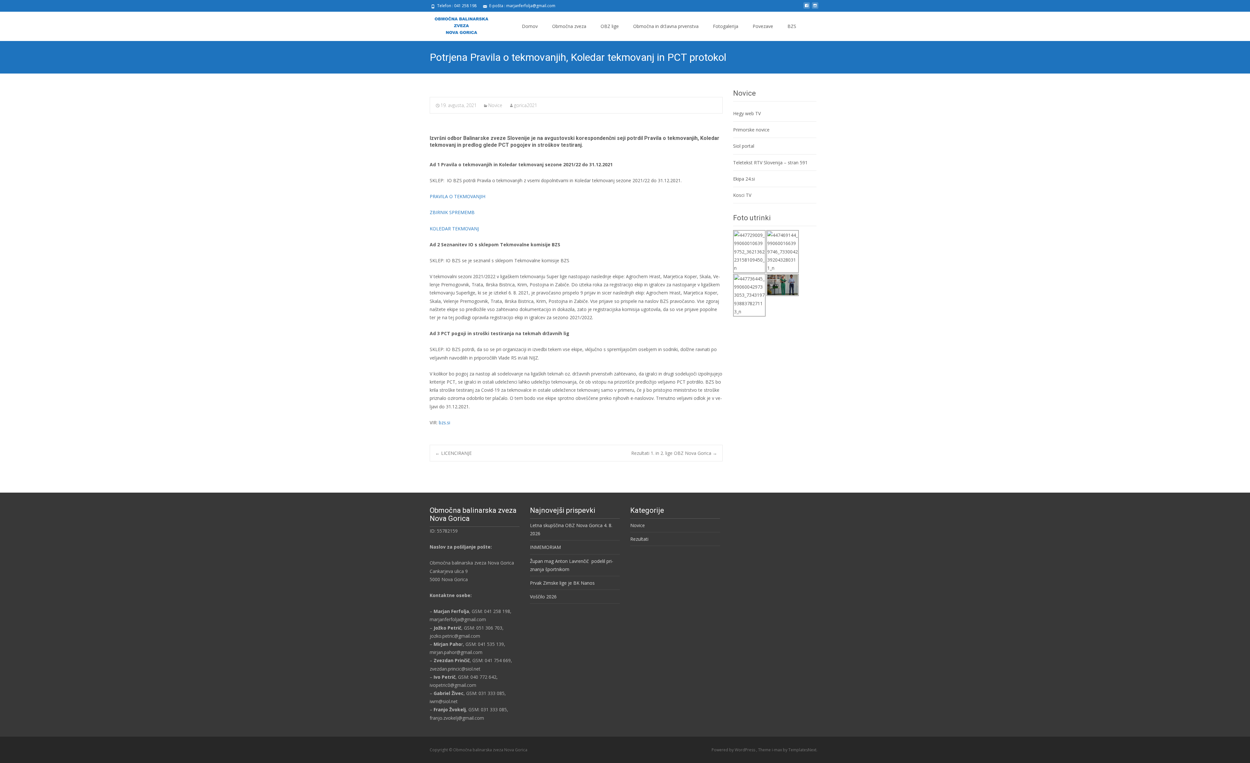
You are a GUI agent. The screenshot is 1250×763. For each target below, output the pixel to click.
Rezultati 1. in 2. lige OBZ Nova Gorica (674, 453)
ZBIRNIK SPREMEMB (452, 212)
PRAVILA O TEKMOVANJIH (457, 196)
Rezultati (639, 539)
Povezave (763, 26)
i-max (777, 750)
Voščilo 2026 (543, 596)
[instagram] (815, 8)
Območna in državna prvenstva (666, 26)
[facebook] (806, 8)
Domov (530, 26)
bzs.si (444, 422)
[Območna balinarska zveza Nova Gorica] (456, 25)
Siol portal (743, 146)
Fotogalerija (725, 26)
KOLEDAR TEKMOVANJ (454, 228)
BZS (791, 26)
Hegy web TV (747, 113)
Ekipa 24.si (744, 179)
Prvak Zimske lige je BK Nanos (562, 583)
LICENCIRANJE (453, 453)
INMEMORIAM (545, 547)
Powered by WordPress (734, 750)
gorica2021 (525, 105)
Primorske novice (751, 130)
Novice (495, 105)
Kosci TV (742, 195)
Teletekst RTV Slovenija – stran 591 (770, 162)
